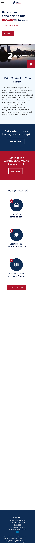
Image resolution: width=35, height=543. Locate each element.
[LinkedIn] (17, 532)
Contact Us (15, 171)
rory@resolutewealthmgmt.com (17, 529)
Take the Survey (16, 141)
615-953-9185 (20, 520)
